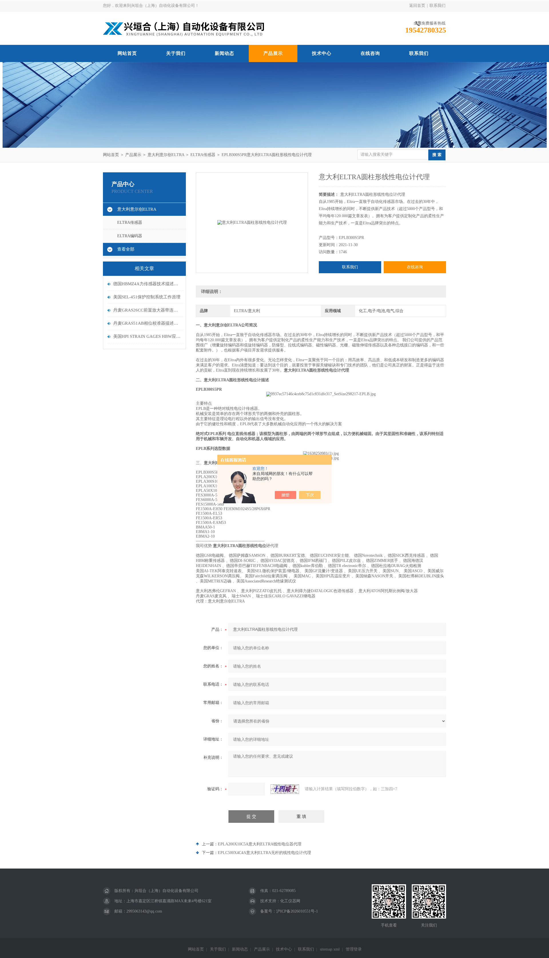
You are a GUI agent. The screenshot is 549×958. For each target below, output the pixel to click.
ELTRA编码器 (129, 236)
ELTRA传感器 (202, 155)
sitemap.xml (330, 949)
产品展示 (273, 53)
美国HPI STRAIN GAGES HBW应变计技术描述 (147, 336)
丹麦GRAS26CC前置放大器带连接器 (147, 310)
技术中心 (321, 53)
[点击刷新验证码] (284, 789)
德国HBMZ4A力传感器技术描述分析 (147, 284)
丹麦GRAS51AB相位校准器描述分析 (147, 323)
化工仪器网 (290, 901)
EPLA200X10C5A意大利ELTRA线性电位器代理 (259, 844)
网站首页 (127, 53)
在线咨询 (370, 53)
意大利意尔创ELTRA (166, 155)
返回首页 (417, 5)
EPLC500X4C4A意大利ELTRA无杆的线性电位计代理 (264, 853)
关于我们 (176, 53)
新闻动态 (224, 53)
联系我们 (437, 5)
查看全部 (125, 249)
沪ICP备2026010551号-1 (297, 911)
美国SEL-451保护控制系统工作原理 (146, 297)
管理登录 (354, 949)
